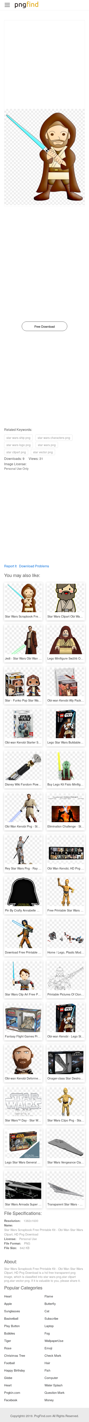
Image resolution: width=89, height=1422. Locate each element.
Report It (10, 566)
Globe (8, 1377)
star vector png (43, 452)
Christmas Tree (14, 1355)
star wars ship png (18, 438)
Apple (8, 1303)
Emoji (48, 1348)
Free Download (44, 326)
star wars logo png (18, 445)
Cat (46, 1311)
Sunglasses (12, 1311)
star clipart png (16, 452)
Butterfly (50, 1303)
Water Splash (53, 1385)
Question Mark (54, 1392)
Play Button (12, 1326)
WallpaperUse (53, 1340)
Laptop (49, 1326)
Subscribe (51, 1318)
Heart (8, 1296)
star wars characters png (54, 438)
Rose (7, 1348)
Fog (47, 1333)
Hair (47, 1363)
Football (9, 1363)
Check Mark (52, 1355)
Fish (47, 1370)
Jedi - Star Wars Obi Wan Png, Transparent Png (36, 658)
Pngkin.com (12, 1392)
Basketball (11, 1318)
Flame (48, 1296)
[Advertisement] (44, 64)
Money (49, 1400)
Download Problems (34, 566)
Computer (51, 1377)
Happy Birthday (14, 1370)
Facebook (10, 1400)
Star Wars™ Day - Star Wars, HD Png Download (36, 1120)
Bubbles (9, 1333)
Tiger (7, 1340)
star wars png (47, 445)
